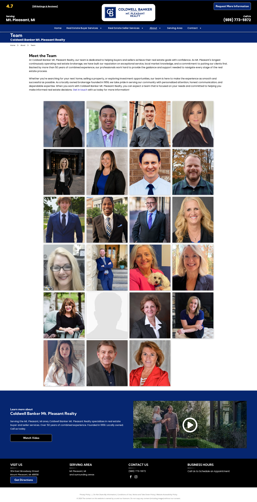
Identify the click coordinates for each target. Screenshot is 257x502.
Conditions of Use (124, 494)
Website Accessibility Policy (166, 494)
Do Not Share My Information (104, 494)
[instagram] (136, 477)
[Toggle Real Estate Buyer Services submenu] (100, 28)
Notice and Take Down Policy (144, 494)
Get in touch (80, 89)
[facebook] (130, 477)
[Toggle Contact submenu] (200, 28)
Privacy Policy (85, 494)
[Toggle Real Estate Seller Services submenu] (142, 28)
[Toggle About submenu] (159, 28)
